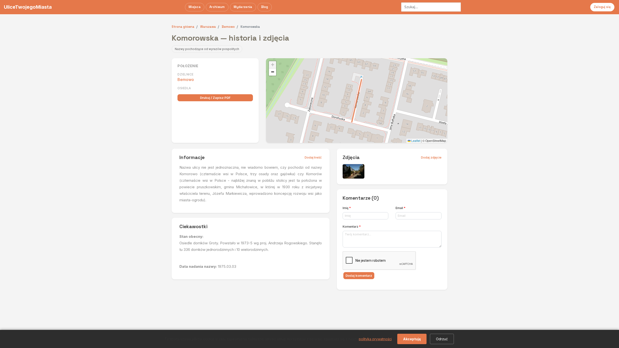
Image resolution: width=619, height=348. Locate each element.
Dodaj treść (313, 157)
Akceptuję (412, 339)
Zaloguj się (602, 7)
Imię (347, 208)
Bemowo (185, 79)
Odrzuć (442, 339)
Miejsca (195, 7)
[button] (272, 64)
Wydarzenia (243, 7)
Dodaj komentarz (359, 275)
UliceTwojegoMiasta (28, 7)
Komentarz (352, 226)
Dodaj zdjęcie (431, 157)
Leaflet (415, 140)
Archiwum (217, 7)
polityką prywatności (375, 339)
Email (400, 208)
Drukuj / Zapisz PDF (215, 98)
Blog (264, 7)
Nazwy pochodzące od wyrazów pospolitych (207, 49)
